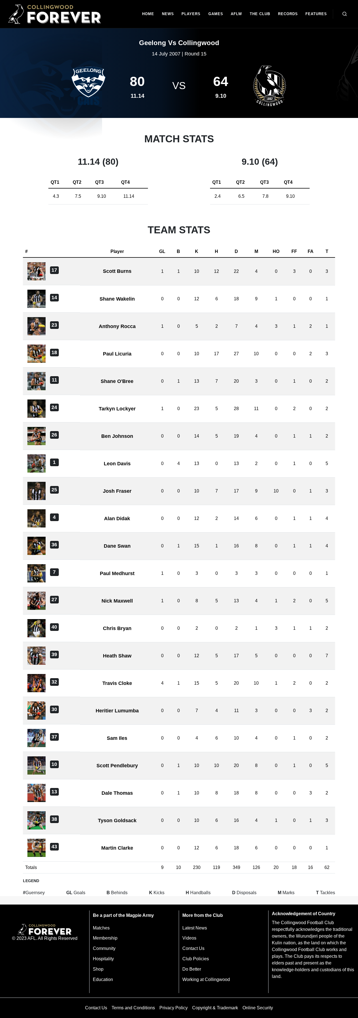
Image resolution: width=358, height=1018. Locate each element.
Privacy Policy (173, 1007)
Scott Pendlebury (117, 765)
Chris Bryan (117, 628)
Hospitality (103, 958)
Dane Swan (117, 546)
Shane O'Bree (117, 381)
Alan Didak (117, 518)
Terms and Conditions (133, 1007)
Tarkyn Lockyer (117, 409)
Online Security (257, 1007)
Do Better (191, 969)
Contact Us (193, 948)
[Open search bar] (344, 14)
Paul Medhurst (117, 573)
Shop (98, 969)
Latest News (194, 928)
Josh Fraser (117, 491)
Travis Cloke (117, 683)
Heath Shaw (117, 656)
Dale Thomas (117, 793)
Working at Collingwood (206, 979)
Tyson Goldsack (117, 820)
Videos (189, 938)
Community (104, 948)
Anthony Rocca (117, 326)
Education (103, 979)
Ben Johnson (117, 436)
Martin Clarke (117, 848)
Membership (105, 938)
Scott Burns (117, 271)
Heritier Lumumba (117, 710)
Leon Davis (117, 463)
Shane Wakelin (117, 299)
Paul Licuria (117, 354)
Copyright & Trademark (215, 1007)
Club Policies (195, 958)
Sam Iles (117, 738)
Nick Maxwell (117, 601)
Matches (101, 928)
